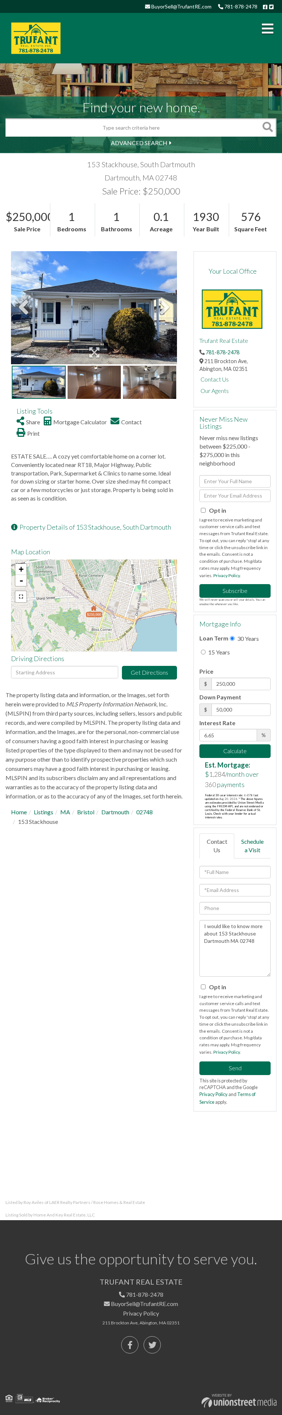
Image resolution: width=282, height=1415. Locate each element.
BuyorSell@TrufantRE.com (181, 6)
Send (235, 1067)
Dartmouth (115, 811)
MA (65, 811)
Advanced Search (139, 142)
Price (206, 671)
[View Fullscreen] (20, 596)
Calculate (235, 750)
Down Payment (220, 697)
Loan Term (213, 638)
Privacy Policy (226, 575)
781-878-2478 (240, 6)
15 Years (218, 652)
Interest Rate (217, 722)
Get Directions (149, 672)
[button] (267, 127)
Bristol (85, 811)
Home (19, 811)
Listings (43, 811)
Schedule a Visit (252, 845)
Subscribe (235, 590)
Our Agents (214, 390)
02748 (144, 811)
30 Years (247, 638)
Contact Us (214, 379)
